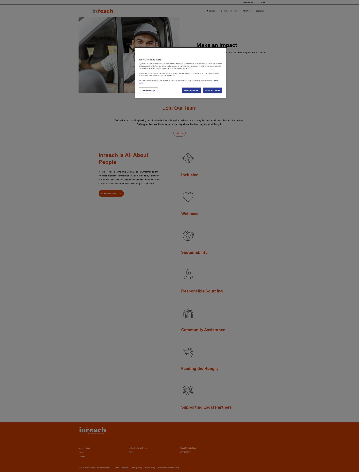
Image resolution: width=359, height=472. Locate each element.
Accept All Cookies (212, 90)
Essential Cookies (191, 90)
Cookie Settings (148, 90)
